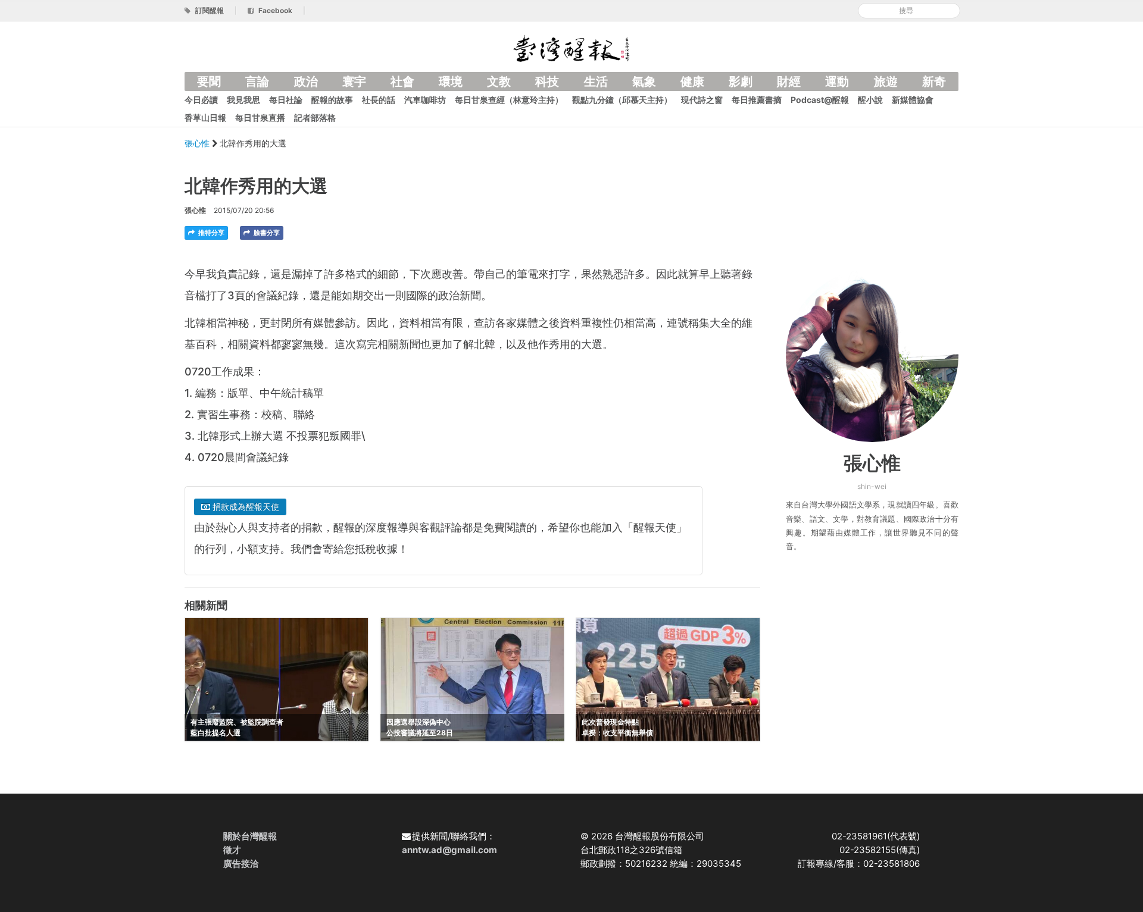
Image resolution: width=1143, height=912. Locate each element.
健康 (692, 81)
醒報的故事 (332, 100)
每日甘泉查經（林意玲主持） (509, 100)
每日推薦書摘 (757, 100)
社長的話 (378, 100)
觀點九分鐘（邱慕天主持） (622, 100)
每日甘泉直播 (260, 117)
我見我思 (243, 100)
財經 (789, 81)
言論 (257, 81)
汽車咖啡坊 (425, 100)
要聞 (209, 81)
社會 (402, 81)
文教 (499, 81)
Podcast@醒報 (820, 100)
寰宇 (354, 81)
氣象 (644, 81)
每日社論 (285, 100)
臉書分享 (266, 232)
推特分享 (210, 232)
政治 (306, 81)
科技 (547, 81)
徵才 (232, 849)
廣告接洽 (241, 863)
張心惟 (198, 143)
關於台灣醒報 (250, 836)
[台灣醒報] (571, 47)
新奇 (934, 81)
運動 (837, 81)
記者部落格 (315, 117)
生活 (596, 81)
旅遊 (886, 81)
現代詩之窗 (702, 100)
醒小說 (870, 100)
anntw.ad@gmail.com (449, 849)
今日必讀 (201, 100)
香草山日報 (205, 117)
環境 (451, 81)
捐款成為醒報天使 (244, 507)
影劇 (740, 81)
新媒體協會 (912, 100)
